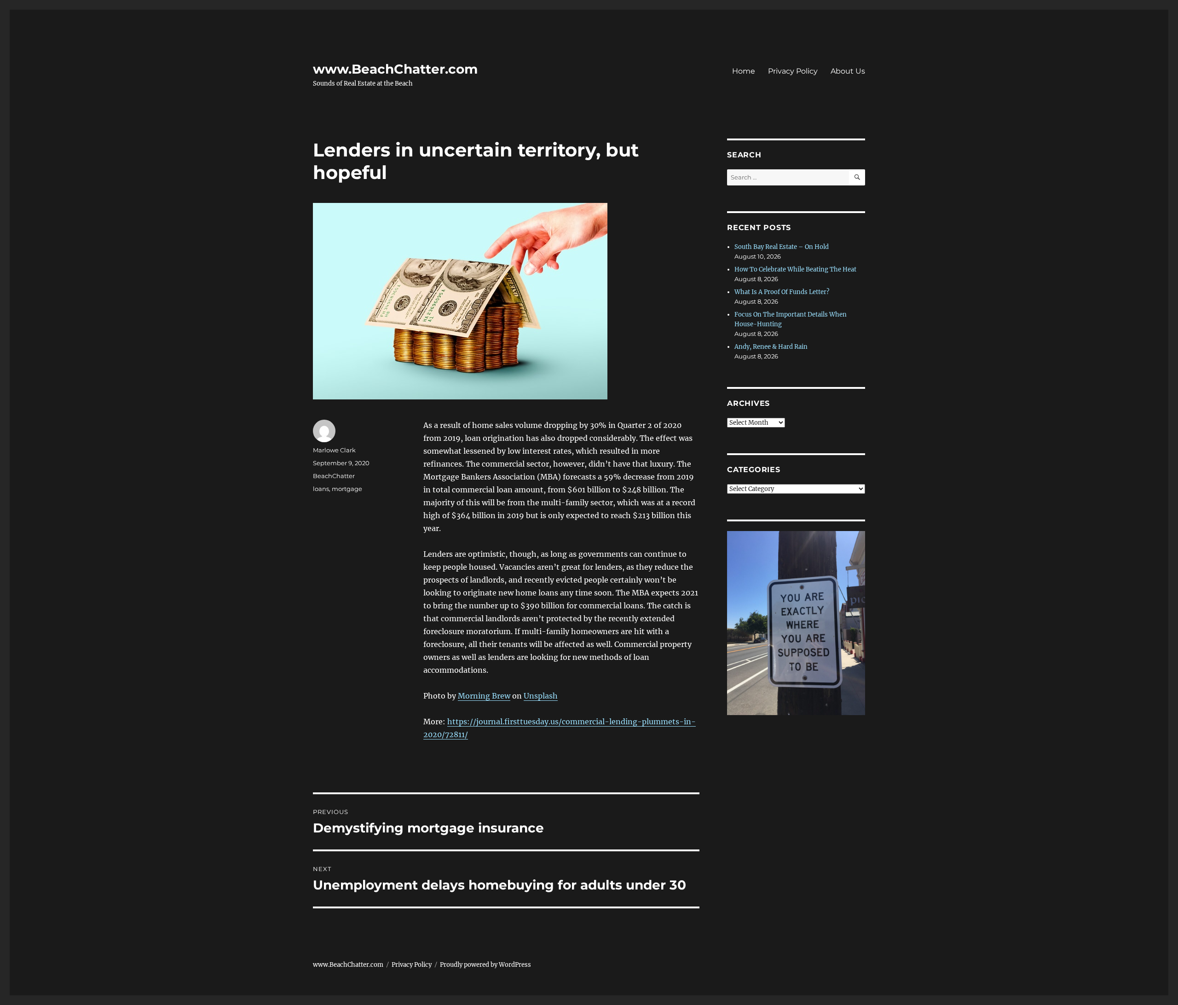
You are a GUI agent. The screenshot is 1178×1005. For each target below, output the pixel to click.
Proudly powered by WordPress (485, 965)
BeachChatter (334, 475)
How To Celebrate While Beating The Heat (795, 269)
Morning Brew (484, 695)
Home (743, 71)
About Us (848, 71)
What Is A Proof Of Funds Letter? (781, 292)
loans (321, 488)
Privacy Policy (793, 71)
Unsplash (541, 695)
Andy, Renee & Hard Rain (771, 347)
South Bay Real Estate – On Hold (781, 247)
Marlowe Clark (334, 450)
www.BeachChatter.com (395, 69)
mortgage (347, 488)
